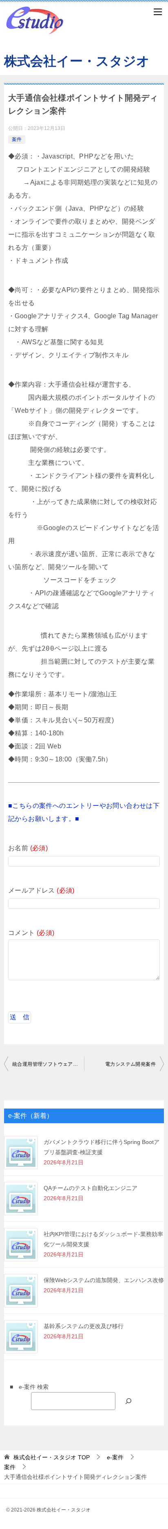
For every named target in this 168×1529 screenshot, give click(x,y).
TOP (51, 1457)
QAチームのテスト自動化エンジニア (90, 1188)
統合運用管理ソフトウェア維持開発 (48, 1064)
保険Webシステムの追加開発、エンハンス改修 (104, 1280)
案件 (17, 139)
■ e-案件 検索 (26, 1387)
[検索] (128, 1401)
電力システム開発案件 (130, 1064)
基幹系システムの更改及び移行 (84, 1326)
